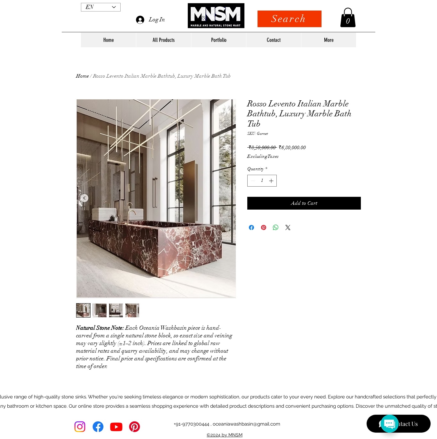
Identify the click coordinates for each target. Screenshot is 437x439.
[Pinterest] (134, 427)
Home (82, 76)
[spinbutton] (262, 180)
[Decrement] (252, 180)
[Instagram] (80, 427)
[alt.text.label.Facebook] (98, 427)
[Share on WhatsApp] (276, 227)
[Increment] (272, 180)
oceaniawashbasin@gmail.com (246, 424)
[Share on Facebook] (251, 227)
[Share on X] (288, 227)
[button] (348, 17)
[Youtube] (116, 427)
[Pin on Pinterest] (263, 227)
